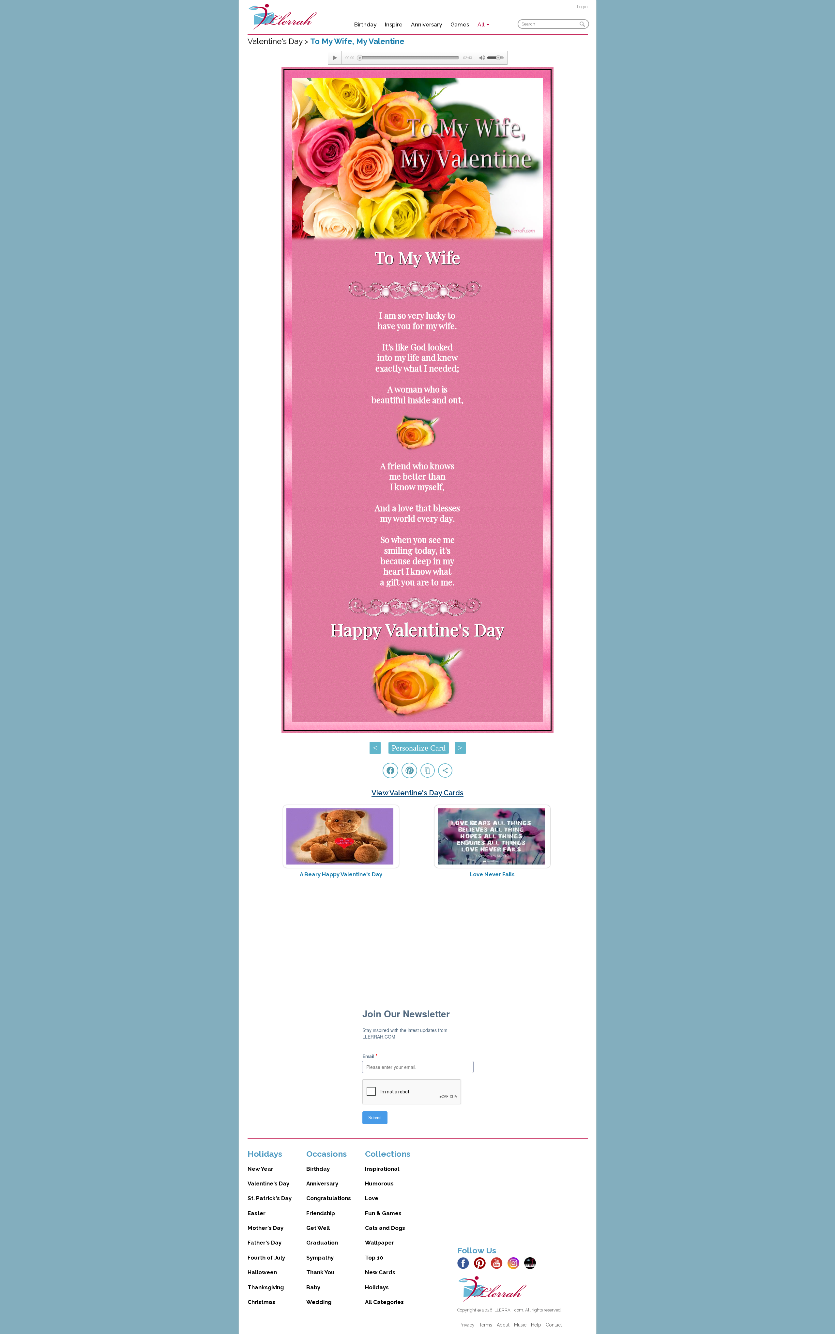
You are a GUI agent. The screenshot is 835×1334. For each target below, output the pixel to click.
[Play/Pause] (334, 57)
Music (520, 1324)
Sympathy (320, 1257)
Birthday (365, 24)
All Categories (384, 1302)
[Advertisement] (418, 934)
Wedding (318, 1302)
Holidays (377, 1287)
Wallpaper (379, 1242)
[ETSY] (531, 1262)
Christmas (261, 1302)
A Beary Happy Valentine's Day (341, 874)
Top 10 (374, 1257)
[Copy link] (427, 770)
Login (582, 6)
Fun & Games (383, 1213)
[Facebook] (465, 1262)
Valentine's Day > (279, 41)
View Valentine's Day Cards (417, 792)
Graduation (322, 1242)
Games (459, 24)
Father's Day (264, 1242)
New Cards (380, 1272)
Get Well (318, 1228)
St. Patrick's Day (270, 1198)
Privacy (467, 1324)
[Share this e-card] (445, 770)
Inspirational (382, 1169)
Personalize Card (419, 748)
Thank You (320, 1272)
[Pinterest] (481, 1262)
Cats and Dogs (385, 1228)
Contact (554, 1324)
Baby (313, 1287)
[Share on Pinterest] (409, 770)
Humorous (379, 1183)
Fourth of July (266, 1257)
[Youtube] (498, 1262)
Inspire (393, 24)
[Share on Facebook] (390, 770)
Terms (485, 1324)
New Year (260, 1169)
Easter (257, 1213)
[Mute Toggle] (481, 57)
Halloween (262, 1272)
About (503, 1324)
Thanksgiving (266, 1287)
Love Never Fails (492, 874)
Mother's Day (265, 1228)
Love (371, 1198)
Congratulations (328, 1198)
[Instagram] (515, 1262)
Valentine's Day (268, 1183)
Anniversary (426, 24)
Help (536, 1324)
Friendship (320, 1213)
